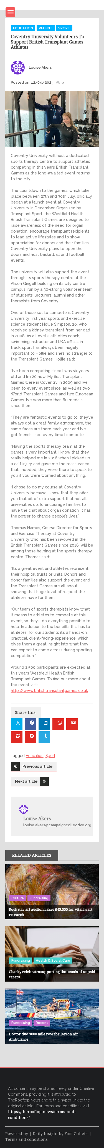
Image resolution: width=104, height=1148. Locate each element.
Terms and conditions (26, 1139)
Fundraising (39, 898)
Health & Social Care (53, 960)
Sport (64, 28)
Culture (17, 898)
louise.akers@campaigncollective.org (57, 825)
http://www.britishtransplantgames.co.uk (49, 690)
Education (23, 28)
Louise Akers (40, 67)
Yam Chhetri (77, 1133)
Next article (26, 781)
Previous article (37, 766)
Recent (45, 28)
